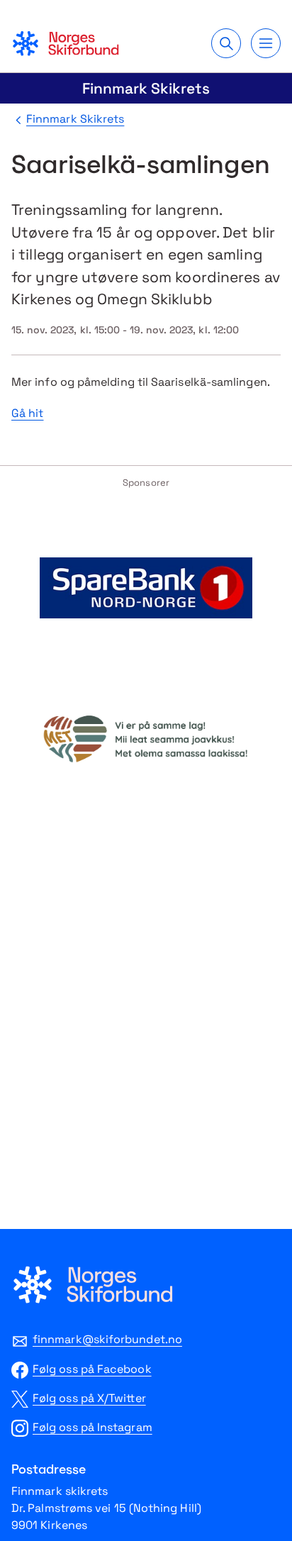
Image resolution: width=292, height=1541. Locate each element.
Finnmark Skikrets (145, 88)
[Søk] (226, 43)
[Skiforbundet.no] (65, 43)
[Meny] (266, 43)
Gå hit (27, 413)
